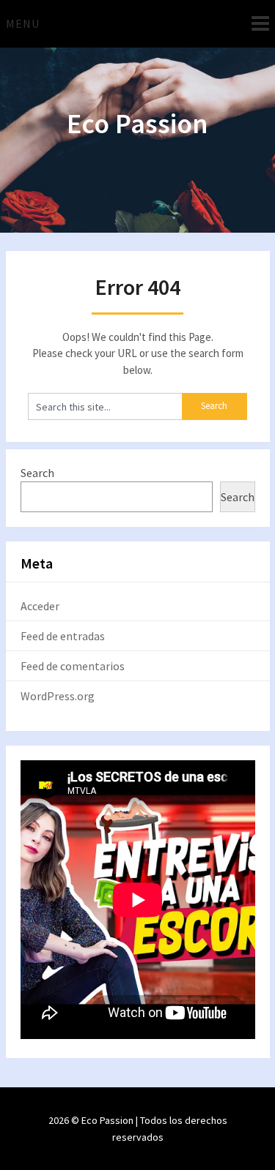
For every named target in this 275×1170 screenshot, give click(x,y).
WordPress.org (58, 696)
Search (37, 472)
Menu (23, 23)
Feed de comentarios (73, 666)
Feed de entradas (63, 636)
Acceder (40, 606)
